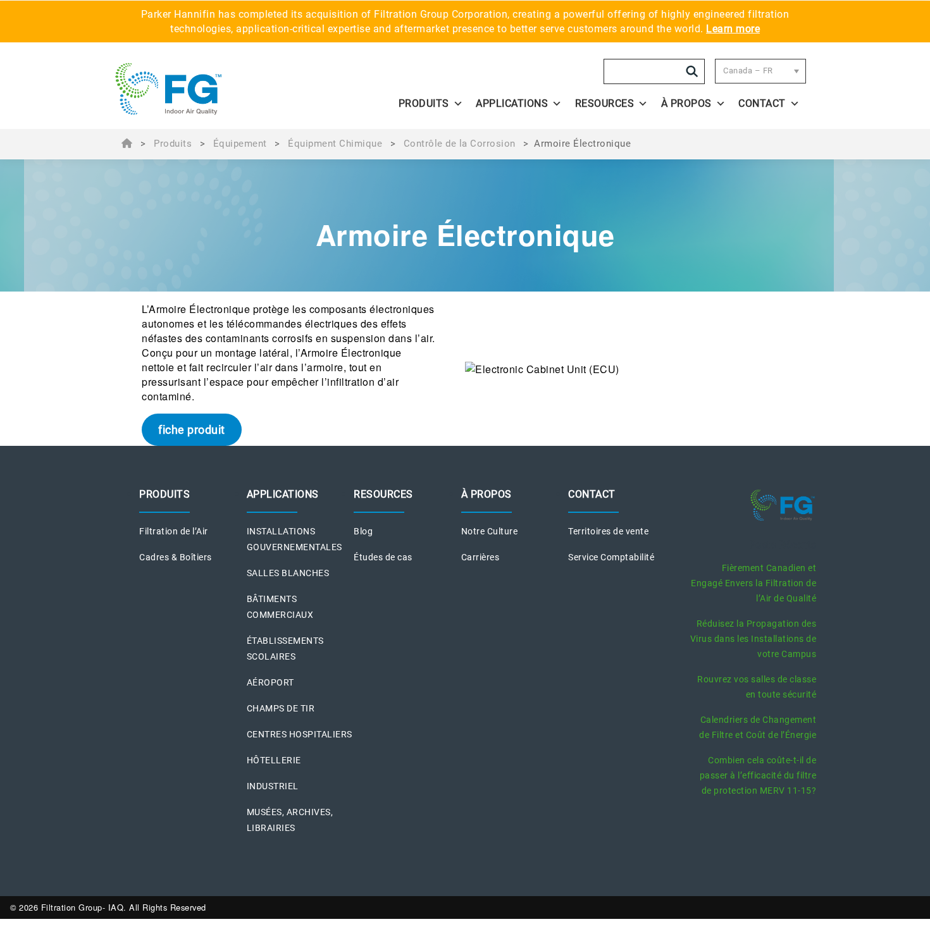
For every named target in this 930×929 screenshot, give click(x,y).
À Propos (686, 103)
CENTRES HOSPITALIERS (299, 734)
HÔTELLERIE (274, 760)
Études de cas (383, 557)
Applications (512, 103)
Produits (173, 143)
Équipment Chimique (335, 143)
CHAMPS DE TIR (281, 708)
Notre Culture (489, 531)
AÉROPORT (270, 682)
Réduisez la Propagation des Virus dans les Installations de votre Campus (753, 638)
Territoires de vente (608, 531)
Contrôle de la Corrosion (460, 143)
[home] (200, 89)
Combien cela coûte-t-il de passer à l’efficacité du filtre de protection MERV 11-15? (758, 775)
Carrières (480, 557)
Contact (762, 103)
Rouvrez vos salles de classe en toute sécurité (756, 686)
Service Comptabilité (611, 557)
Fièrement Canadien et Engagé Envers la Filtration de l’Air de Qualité (753, 583)
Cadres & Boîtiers (175, 557)
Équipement (240, 143)
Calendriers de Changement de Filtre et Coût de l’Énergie (757, 727)
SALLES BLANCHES (288, 573)
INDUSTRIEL (273, 786)
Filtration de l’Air (173, 531)
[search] (692, 71)
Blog (363, 531)
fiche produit (191, 429)
